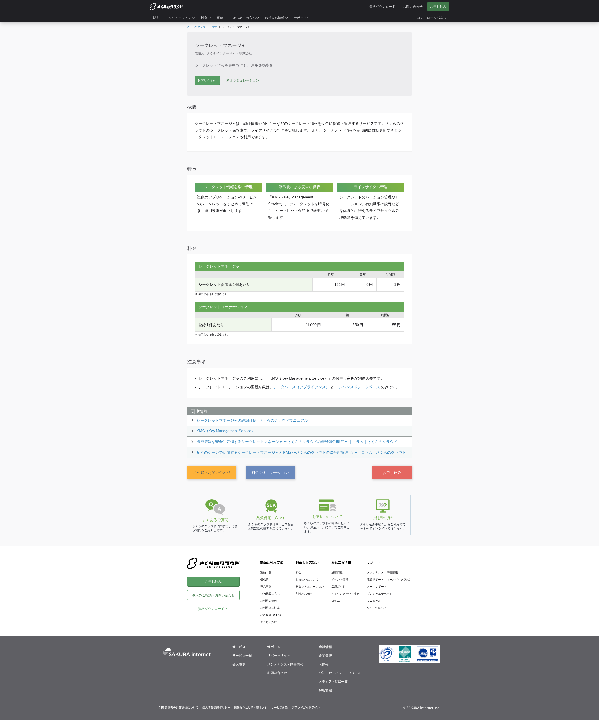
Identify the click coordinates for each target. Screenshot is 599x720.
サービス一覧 (242, 655)
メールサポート (377, 586)
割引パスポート (305, 593)
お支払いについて (307, 579)
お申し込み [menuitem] (438, 6)
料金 (298, 572)
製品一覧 (265, 572)
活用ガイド (338, 586)
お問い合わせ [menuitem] (413, 6)
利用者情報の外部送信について (178, 707)
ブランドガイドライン (306, 707)
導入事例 (265, 586)
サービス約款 (279, 707)
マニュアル (374, 600)
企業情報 (325, 655)
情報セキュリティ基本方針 (250, 707)
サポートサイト (278, 655)
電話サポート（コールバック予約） (389, 579)
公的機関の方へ (270, 593)
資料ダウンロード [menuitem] (382, 6)
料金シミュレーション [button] (242, 80)
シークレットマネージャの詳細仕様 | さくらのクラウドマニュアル (252, 420)
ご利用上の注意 (270, 607)
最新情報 (337, 572)
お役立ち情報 (341, 562)
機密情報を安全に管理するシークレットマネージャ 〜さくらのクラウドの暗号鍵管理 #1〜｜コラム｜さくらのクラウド (297, 442)
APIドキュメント (378, 607)
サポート (373, 562)
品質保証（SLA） (271, 615)
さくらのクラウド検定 (345, 593)
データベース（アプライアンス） (301, 387)
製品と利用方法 (271, 562)
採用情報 (325, 690)
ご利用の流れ (268, 600)
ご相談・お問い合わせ (211, 473)
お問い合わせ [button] (207, 80)
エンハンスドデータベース (357, 387)
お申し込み (392, 473)
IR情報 (324, 664)
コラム (335, 600)
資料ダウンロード (211, 609)
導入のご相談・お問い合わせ (213, 595)
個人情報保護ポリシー (216, 707)
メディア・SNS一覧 (333, 681)
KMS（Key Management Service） (226, 431)
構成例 (264, 579)
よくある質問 (268, 622)
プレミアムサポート (379, 593)
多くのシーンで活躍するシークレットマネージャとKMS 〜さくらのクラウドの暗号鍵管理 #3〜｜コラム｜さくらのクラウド (301, 452)
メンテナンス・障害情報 (382, 572)
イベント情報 (339, 579)
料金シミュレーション (270, 473)
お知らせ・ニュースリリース (340, 672)
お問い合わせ (277, 672)
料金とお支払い (307, 562)
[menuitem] (158, 17)
